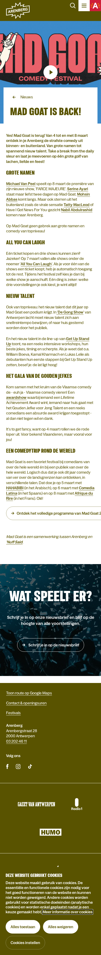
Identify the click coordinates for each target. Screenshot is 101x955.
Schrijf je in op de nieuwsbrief (53, 645)
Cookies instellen (25, 943)
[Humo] (50, 832)
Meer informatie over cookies (68, 912)
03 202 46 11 (16, 741)
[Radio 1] (76, 804)
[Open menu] (84, 5)
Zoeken (72, 5)
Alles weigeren (60, 927)
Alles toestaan (23, 927)
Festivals (13, 713)
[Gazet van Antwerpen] (36, 804)
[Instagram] (18, 766)
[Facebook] (7, 766)
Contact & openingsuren (26, 703)
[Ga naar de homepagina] (18, 10)
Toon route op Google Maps (29, 693)
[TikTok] (30, 766)
